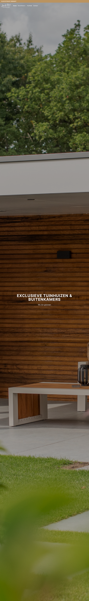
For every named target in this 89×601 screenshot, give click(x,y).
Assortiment (21, 5)
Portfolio (29, 5)
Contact (35, 5)
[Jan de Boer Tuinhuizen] (6, 5)
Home (15, 5)
